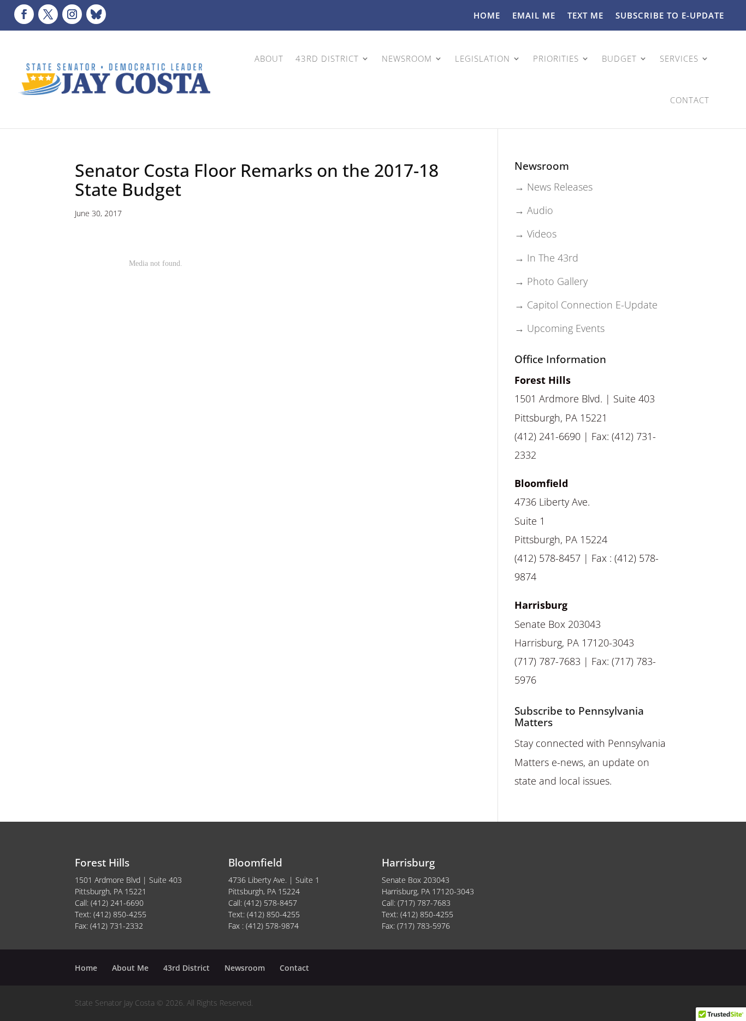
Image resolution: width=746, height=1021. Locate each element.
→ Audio (533, 210)
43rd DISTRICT (327, 58)
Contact (294, 968)
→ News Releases (553, 186)
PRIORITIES (556, 58)
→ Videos (535, 233)
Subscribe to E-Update (669, 16)
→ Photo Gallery (551, 281)
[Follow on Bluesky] (96, 14)
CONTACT (689, 99)
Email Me (533, 16)
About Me (130, 968)
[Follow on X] (48, 14)
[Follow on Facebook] (24, 14)
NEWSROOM (407, 58)
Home (486, 16)
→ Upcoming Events (559, 328)
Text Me (585, 16)
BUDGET (619, 58)
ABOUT (268, 58)
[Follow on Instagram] (72, 14)
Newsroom (244, 968)
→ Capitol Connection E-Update (586, 304)
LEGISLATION (482, 58)
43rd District (186, 968)
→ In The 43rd (546, 257)
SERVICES (679, 58)
